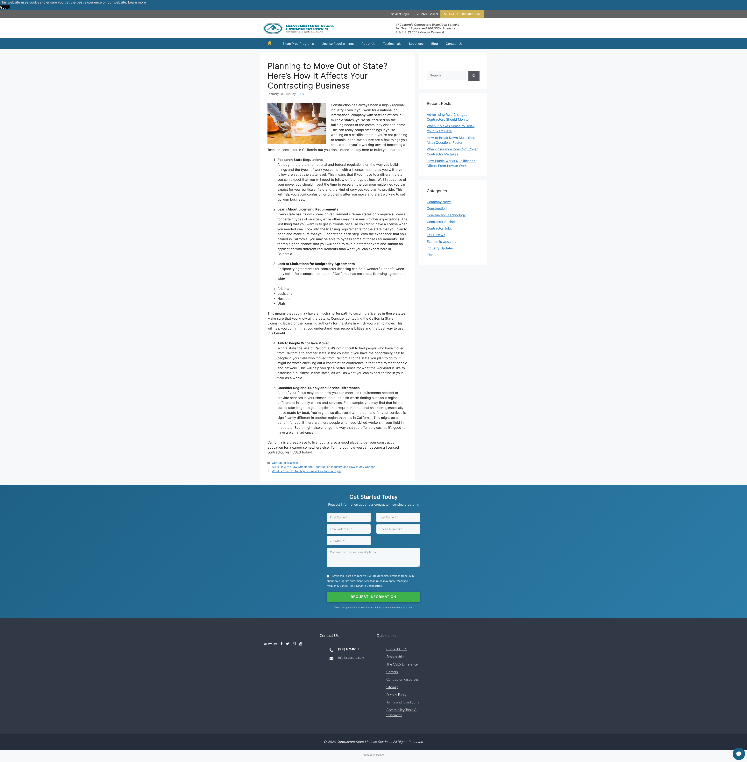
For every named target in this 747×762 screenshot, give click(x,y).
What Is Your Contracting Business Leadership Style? (306, 471)
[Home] (271, 43)
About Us (368, 44)
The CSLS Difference (402, 664)
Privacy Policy (396, 695)
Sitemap (392, 687)
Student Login (399, 14)
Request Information (373, 597)
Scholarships (395, 657)
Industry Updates (440, 248)
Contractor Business (285, 462)
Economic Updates (441, 242)
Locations (416, 44)
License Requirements (338, 44)
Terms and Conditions (402, 702)
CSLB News (436, 235)
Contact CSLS (396, 649)
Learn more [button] (137, 2)
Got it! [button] (5, 7)
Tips (430, 255)
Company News (439, 202)
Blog (434, 44)
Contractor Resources (402, 679)
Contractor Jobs (439, 228)
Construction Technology (446, 215)
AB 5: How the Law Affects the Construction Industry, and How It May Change (323, 466)
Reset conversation (373, 754)
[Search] (474, 76)
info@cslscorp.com (351, 657)
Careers (392, 672)
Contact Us (454, 44)
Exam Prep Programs (298, 44)
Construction (437, 208)
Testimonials (392, 44)
